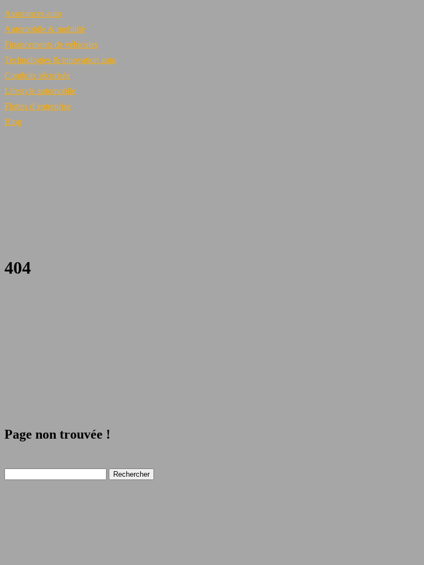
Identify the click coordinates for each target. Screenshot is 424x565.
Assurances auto (32, 13)
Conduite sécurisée (37, 75)
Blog (13, 121)
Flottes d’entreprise (37, 106)
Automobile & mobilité (44, 29)
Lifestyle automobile (40, 90)
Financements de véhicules (51, 44)
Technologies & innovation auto (60, 60)
